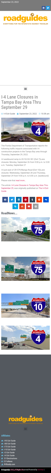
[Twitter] (48, 8)
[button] (26, 89)
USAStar (41, 470)
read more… (21, 180)
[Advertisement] (25, 56)
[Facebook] (43, 8)
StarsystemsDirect (17, 470)
